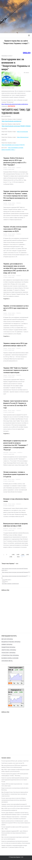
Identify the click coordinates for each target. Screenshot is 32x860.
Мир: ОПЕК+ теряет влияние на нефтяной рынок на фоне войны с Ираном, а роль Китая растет (15, 770)
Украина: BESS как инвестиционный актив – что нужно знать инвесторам (14, 784)
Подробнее (6, 298)
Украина (5, 167)
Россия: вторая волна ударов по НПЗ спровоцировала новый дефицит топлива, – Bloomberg (14, 774)
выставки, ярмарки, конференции (10, 583)
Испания (5, 504)
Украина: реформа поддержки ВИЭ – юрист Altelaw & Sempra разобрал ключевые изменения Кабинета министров (14, 832)
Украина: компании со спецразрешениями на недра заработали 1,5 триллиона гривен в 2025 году (14, 846)
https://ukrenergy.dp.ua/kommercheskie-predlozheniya (14, 104)
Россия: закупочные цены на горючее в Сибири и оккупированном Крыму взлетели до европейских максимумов (13, 800)
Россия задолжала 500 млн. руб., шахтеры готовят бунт (15, 761)
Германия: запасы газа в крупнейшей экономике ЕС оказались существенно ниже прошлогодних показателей (15, 805)
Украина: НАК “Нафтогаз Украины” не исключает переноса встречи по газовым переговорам (15, 370)
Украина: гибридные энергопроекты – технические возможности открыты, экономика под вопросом (14, 817)
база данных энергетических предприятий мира (14, 576)
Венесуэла (5, 528)
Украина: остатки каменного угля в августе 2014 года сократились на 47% (15, 308)
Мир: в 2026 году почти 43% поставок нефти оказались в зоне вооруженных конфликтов (15, 809)
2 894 (22, 554)
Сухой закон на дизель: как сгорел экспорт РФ (12, 763)
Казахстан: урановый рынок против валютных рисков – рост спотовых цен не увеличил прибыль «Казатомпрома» (15, 842)
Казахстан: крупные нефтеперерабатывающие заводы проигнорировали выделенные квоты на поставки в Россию (15, 779)
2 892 (13, 554)
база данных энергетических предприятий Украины (15, 568)
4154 (18, 556)
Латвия (5, 479)
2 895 (27, 554)
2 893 (18, 554)
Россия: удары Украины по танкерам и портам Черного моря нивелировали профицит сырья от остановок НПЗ (15, 813)
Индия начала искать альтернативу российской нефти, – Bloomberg (15, 789)
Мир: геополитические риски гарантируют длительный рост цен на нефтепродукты (15, 838)
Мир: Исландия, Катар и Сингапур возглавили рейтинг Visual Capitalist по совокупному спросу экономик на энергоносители (14, 794)
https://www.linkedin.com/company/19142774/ (13, 145)
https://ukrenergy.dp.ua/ (23, 137)
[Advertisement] (16, 16)
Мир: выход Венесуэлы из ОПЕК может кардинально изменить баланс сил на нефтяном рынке (14, 766)
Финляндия (5, 452)
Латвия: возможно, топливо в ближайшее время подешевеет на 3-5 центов (15, 474)
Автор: (11, 167)
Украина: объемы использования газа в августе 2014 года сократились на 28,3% (15, 229)
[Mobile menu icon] (29, 35)
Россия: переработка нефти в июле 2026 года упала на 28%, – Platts (14, 827)
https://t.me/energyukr (22, 131)
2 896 (10, 556)
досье (3, 579)
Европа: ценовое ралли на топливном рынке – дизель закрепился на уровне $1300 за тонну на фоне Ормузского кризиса (15, 822)
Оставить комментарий (8, 169)
